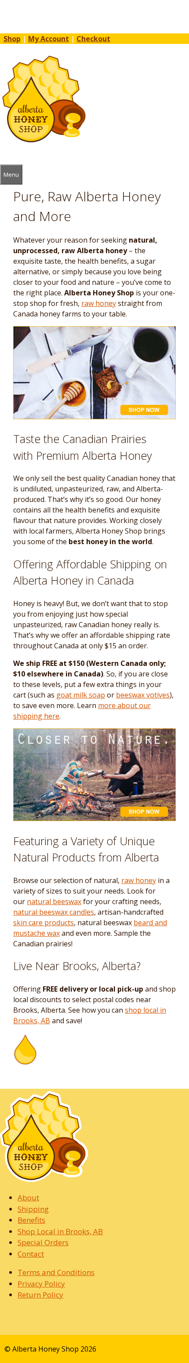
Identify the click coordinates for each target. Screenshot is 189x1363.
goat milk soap (80, 695)
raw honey (98, 303)
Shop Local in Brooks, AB (60, 1231)
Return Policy (40, 1295)
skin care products (43, 922)
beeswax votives (143, 695)
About (28, 1197)
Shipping (33, 1209)
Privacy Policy (41, 1284)
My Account (48, 39)
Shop (12, 39)
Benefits (31, 1220)
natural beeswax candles (53, 912)
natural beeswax (54, 901)
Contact (31, 1254)
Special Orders (43, 1242)
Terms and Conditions (56, 1272)
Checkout (93, 39)
